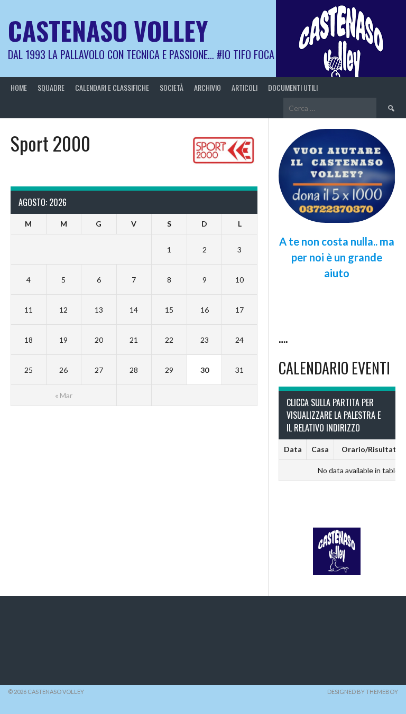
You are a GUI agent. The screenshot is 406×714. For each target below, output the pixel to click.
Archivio (207, 87)
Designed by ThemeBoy (362, 691)
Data (293, 449)
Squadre (51, 87)
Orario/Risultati (370, 449)
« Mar (63, 395)
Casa (320, 449)
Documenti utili (293, 87)
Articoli (244, 87)
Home (19, 87)
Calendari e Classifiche (112, 87)
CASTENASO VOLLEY (108, 30)
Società (171, 87)
